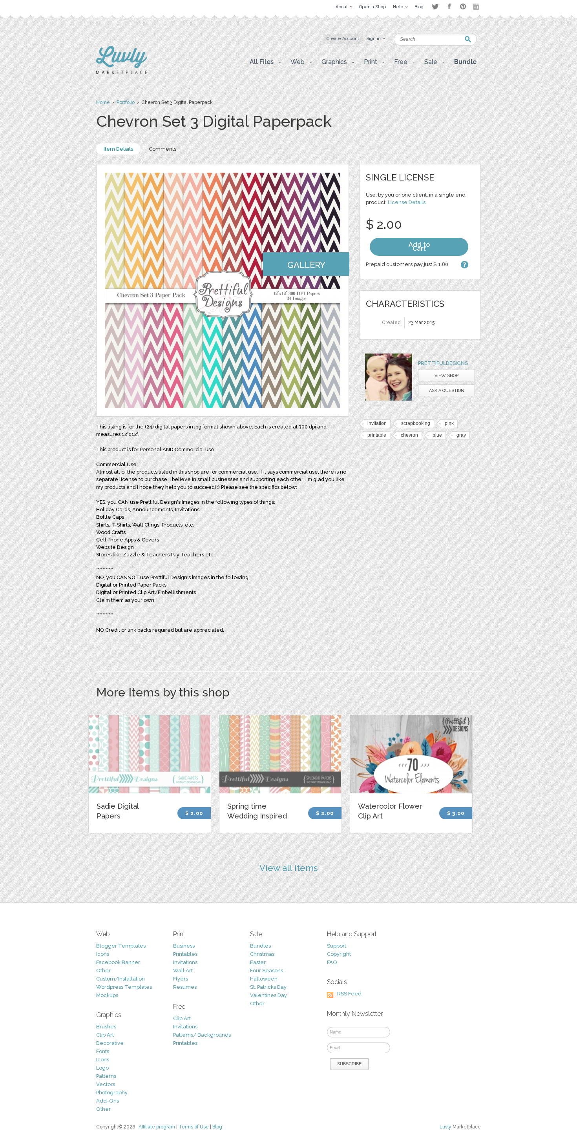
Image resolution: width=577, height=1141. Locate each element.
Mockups (107, 995)
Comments (162, 149)
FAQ (332, 962)
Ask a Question (446, 390)
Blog (217, 1127)
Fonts (102, 1051)
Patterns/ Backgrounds (202, 1035)
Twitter (435, 6)
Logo (102, 1068)
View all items (288, 868)
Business (184, 946)
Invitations (185, 962)
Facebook (449, 7)
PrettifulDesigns (443, 363)
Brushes (106, 1027)
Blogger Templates (121, 946)
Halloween (264, 979)
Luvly (445, 1127)
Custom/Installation (120, 979)
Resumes (185, 987)
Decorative (110, 1043)
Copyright (339, 954)
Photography (112, 1092)
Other (103, 970)
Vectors (105, 1084)
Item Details (118, 149)
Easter (258, 962)
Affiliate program (157, 1127)
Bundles (260, 946)
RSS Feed (349, 994)
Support (336, 946)
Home (103, 102)
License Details (406, 202)
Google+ (477, 7)
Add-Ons (107, 1101)
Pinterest (463, 6)
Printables (185, 954)
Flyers (180, 979)
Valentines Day (268, 995)
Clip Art (105, 1035)
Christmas (262, 954)
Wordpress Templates (124, 987)
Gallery (306, 265)
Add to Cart (419, 246)
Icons (102, 954)
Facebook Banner (118, 962)
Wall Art (183, 970)
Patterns (106, 1076)
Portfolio (126, 102)
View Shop (446, 375)
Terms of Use (194, 1127)
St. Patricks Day (268, 987)
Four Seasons (266, 970)
